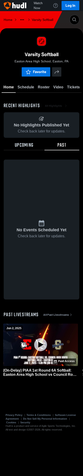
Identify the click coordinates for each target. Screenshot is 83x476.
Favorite (39, 72)
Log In (70, 5)
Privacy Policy (14, 415)
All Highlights (53, 105)
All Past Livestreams (56, 314)
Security (25, 422)
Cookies (11, 422)
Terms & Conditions (39, 415)
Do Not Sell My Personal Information (45, 418)
